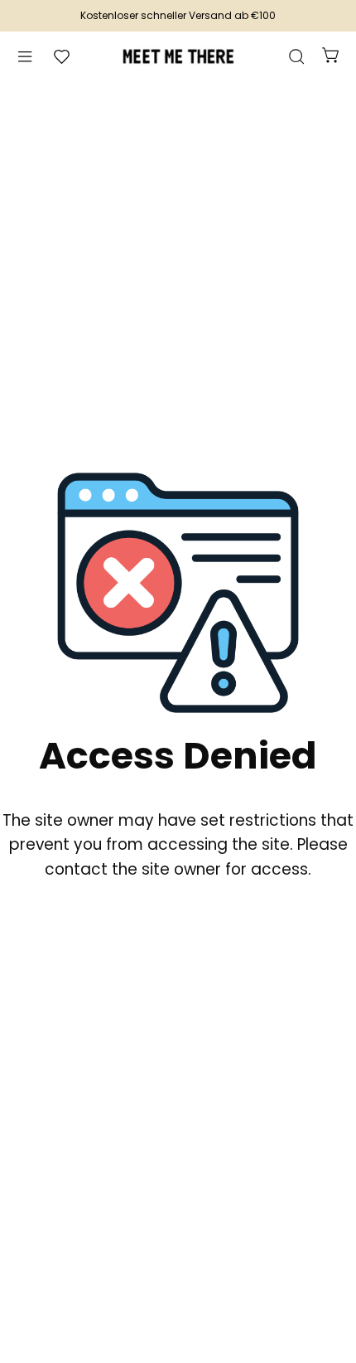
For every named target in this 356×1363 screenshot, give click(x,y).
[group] (178, 16)
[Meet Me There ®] (178, 56)
